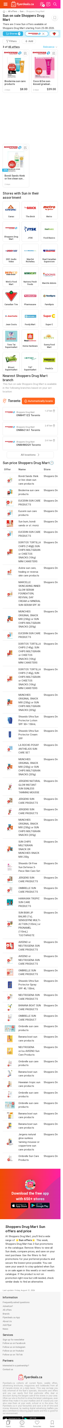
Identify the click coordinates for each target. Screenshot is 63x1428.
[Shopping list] (48, 4)
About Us (7, 1321)
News (5, 1329)
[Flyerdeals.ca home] (22, 4)
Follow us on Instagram (14, 1347)
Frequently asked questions (16, 1302)
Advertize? (8, 1306)
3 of (11, 46)
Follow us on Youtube (13, 1350)
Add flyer (7, 1325)
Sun (22, 11)
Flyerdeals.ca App (11, 1317)
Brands (6, 1313)
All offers (12, 11)
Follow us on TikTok (13, 1354)
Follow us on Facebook (14, 1343)
